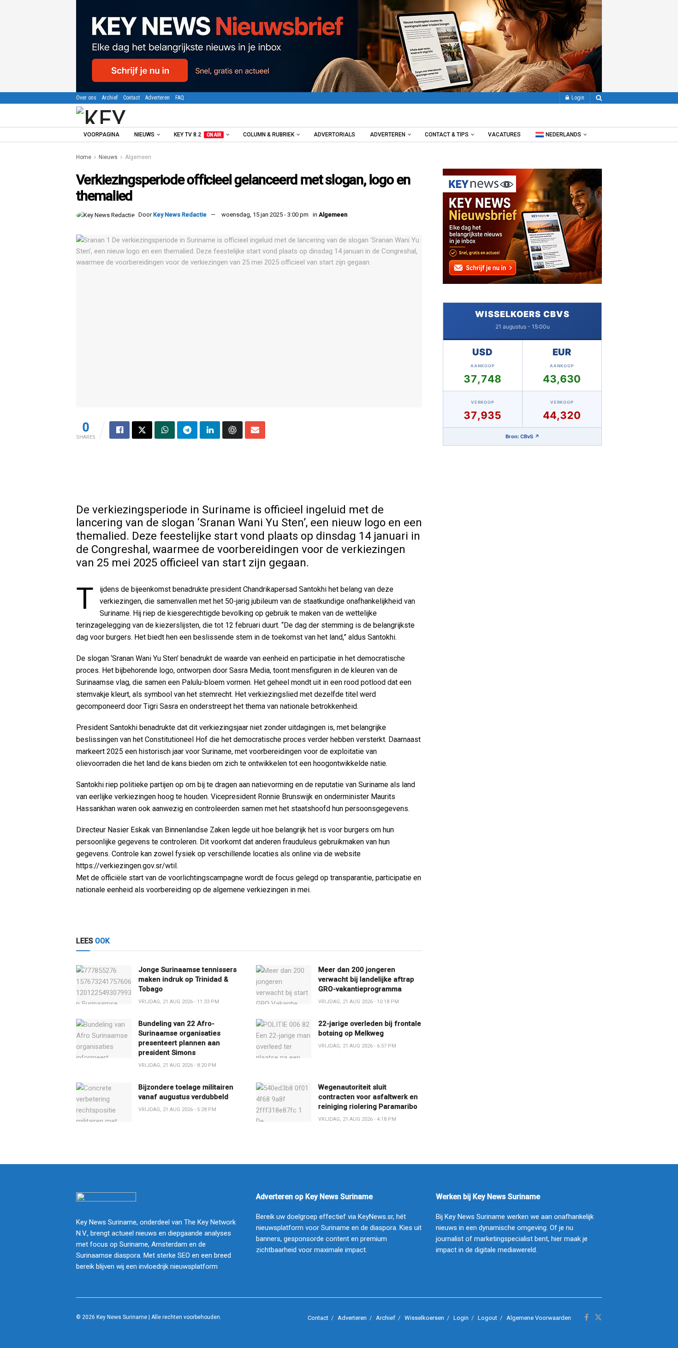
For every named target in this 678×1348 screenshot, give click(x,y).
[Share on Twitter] (142, 430)
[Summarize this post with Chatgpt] (232, 430)
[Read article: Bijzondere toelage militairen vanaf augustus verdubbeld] (103, 1102)
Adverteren (157, 97)
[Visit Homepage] (126, 115)
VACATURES (504, 134)
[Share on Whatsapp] (165, 430)
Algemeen (138, 157)
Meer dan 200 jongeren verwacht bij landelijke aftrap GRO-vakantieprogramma (366, 979)
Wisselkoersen (424, 1317)
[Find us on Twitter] (598, 1318)
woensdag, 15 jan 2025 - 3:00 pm (265, 214)
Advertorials (334, 134)
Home (83, 157)
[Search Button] (599, 98)
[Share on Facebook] (119, 430)
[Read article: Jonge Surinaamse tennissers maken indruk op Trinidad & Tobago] (103, 985)
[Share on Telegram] (187, 430)
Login (577, 97)
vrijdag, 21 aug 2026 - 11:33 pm (178, 1002)
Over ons (86, 97)
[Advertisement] (249, 475)
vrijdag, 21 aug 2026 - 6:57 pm (357, 1046)
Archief (110, 97)
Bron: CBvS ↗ (523, 436)
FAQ (179, 97)
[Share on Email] (255, 430)
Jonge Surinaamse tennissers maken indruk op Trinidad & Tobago (187, 979)
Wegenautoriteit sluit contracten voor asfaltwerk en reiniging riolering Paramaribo (368, 1097)
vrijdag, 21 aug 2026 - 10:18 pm (358, 1002)
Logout (487, 1317)
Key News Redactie (180, 214)
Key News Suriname (121, 1317)
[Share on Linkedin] (210, 430)
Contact (131, 97)
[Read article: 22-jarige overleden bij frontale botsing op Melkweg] (283, 1039)
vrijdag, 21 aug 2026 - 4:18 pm (357, 1119)
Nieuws (144, 134)
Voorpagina (101, 134)
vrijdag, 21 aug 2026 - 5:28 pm (177, 1110)
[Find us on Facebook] (586, 1318)
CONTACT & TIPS (447, 134)
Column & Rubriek (268, 134)
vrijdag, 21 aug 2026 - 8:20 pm (177, 1065)
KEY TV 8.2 (197, 134)
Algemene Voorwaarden (538, 1317)
